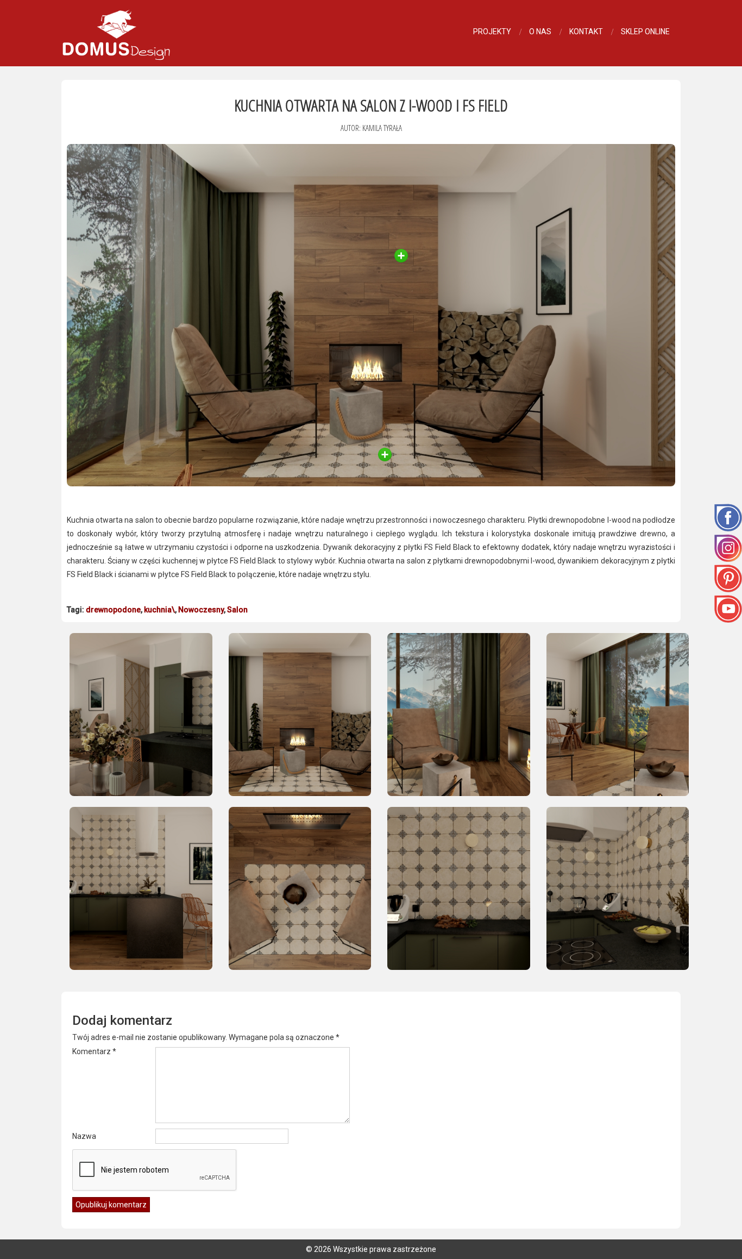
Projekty (492, 31)
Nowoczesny (201, 609)
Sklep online (645, 31)
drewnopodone (113, 609)
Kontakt (586, 31)
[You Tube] (728, 608)
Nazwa (84, 1136)
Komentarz (94, 1051)
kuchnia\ (159, 609)
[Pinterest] (728, 577)
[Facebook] (728, 516)
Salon (237, 609)
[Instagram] (728, 547)
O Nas (540, 31)
